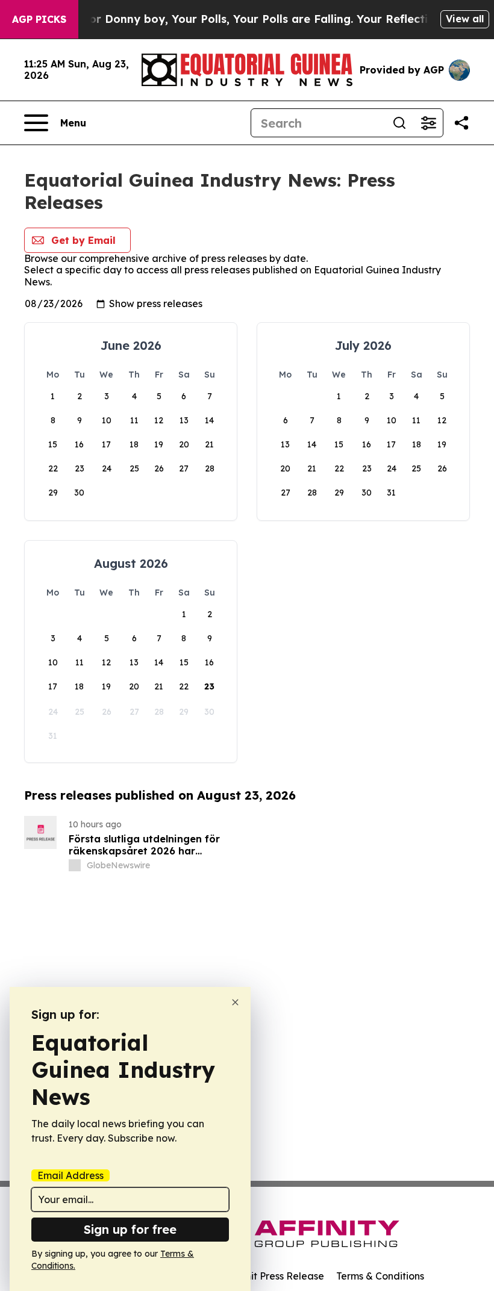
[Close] (235, 1002)
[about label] (75, 865)
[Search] (399, 123)
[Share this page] (461, 123)
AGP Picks (39, 19)
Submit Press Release (274, 1276)
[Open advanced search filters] (428, 123)
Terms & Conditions (380, 1276)
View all (465, 19)
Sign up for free (130, 1229)
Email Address (70, 1175)
